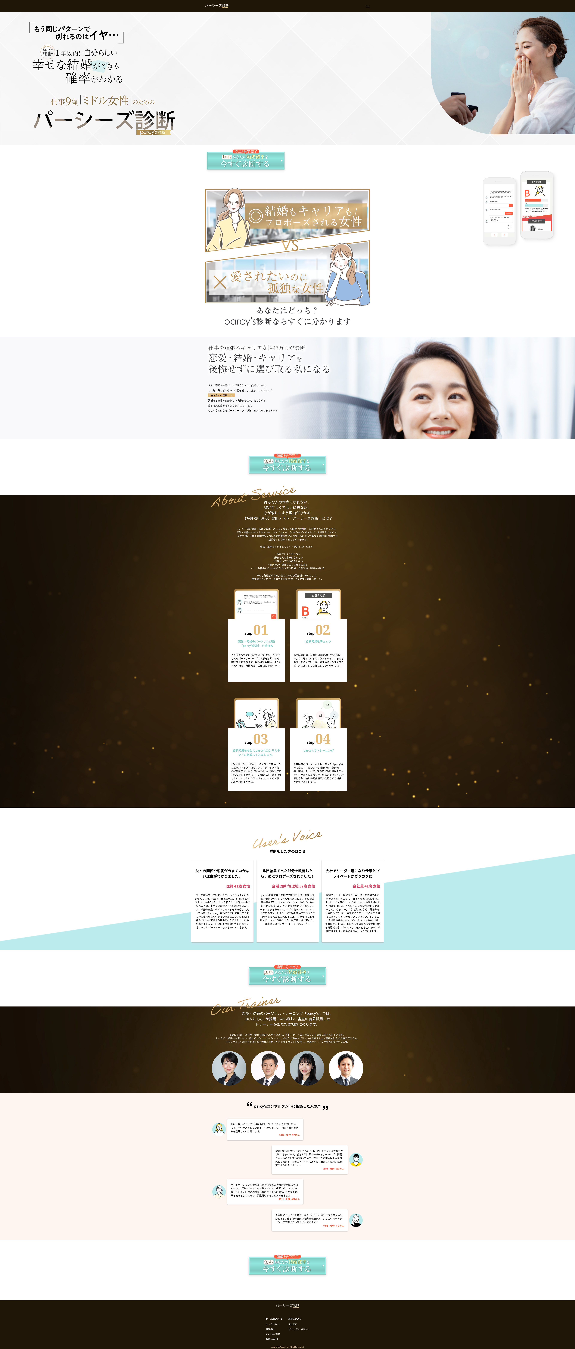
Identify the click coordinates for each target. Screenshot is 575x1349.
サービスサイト (273, 1324)
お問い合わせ (272, 1339)
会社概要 (292, 1324)
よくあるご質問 (273, 1334)
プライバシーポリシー (298, 1329)
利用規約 (270, 1329)
